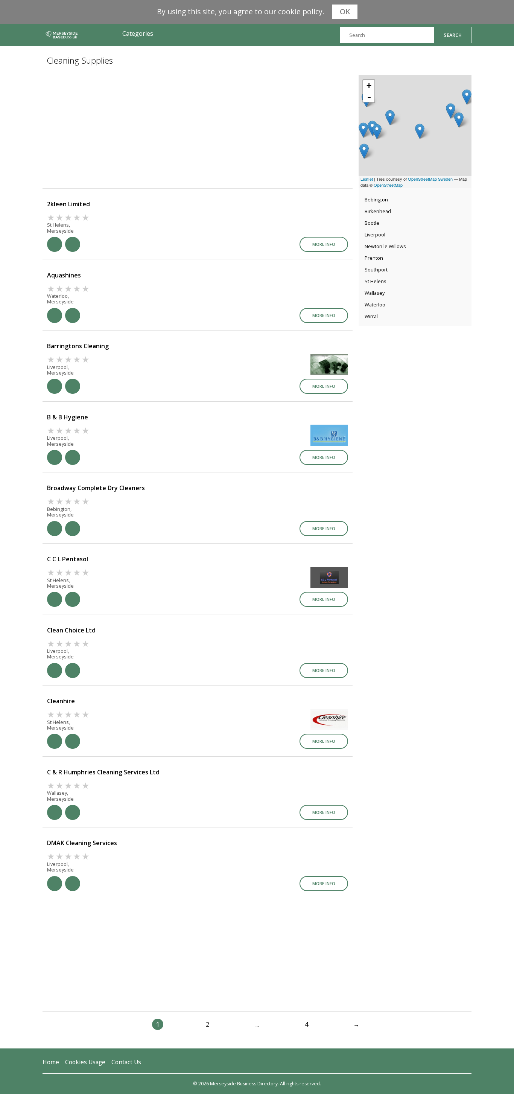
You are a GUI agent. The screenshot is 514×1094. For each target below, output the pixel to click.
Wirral (371, 316)
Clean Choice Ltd (71, 630)
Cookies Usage (85, 1062)
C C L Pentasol (67, 559)
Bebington (376, 199)
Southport (376, 269)
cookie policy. (301, 11)
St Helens (375, 281)
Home (51, 1062)
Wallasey (375, 292)
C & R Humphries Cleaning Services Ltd (103, 772)
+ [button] (368, 85)
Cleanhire (61, 701)
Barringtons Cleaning (78, 346)
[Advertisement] (415, 377)
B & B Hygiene (67, 417)
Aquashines (64, 275)
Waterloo (375, 304)
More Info (323, 244)
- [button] (369, 96)
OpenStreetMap (388, 185)
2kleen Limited (68, 204)
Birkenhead (378, 211)
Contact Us (126, 1062)
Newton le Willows (385, 246)
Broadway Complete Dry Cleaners (96, 488)
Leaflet (366, 179)
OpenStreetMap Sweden (430, 179)
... (257, 1024)
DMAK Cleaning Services (82, 843)
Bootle (372, 222)
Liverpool (375, 234)
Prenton (374, 257)
